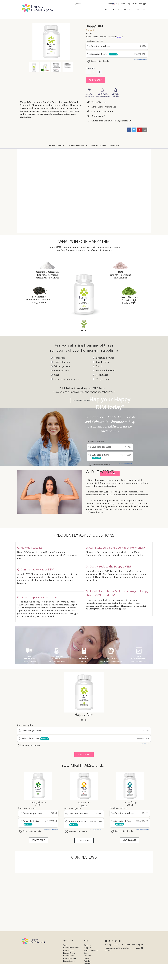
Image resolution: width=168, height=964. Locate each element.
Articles (116, 9)
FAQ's (86, 958)
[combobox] (87, 3)
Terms (116, 945)
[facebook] (129, 130)
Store (104, 9)
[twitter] (134, 130)
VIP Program (137, 945)
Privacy (108, 945)
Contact (87, 945)
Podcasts (87, 956)
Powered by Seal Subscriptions (141, 59)
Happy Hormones (71, 948)
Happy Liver (84, 802)
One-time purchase (100, 46)
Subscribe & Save (103, 54)
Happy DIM (94, 26)
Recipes (127, 9)
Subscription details (100, 61)
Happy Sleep (130, 802)
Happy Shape (69, 961)
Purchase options (94, 41)
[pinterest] (139, 130)
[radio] (88, 46)
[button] (90, 30)
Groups (87, 953)
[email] (144, 130)
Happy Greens (38, 802)
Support (140, 9)
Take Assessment (91, 950)
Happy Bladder (69, 958)
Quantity (90, 68)
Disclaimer (125, 945)
